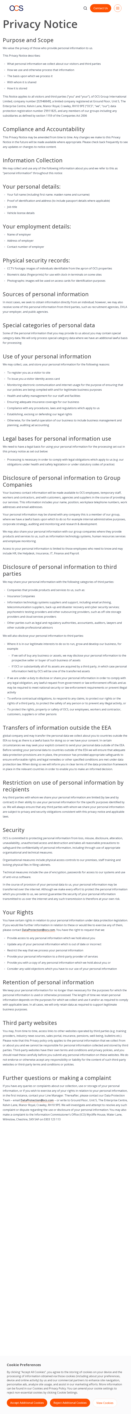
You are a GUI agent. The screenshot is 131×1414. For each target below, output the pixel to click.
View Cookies (104, 1403)
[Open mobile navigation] (117, 8)
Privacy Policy (57, 1388)
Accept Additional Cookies (27, 1403)
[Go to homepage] (16, 8)
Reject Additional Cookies (70, 1403)
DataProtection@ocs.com (38, 930)
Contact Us (100, 8)
